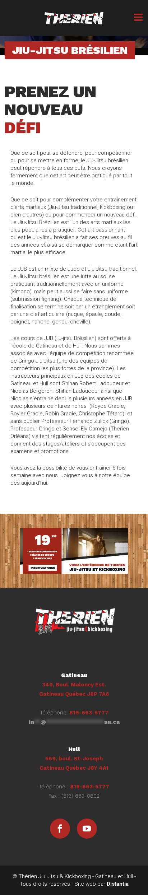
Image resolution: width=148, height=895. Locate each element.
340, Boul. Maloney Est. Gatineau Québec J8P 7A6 (74, 684)
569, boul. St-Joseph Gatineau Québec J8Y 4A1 (74, 758)
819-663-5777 (88, 712)
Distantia (118, 884)
